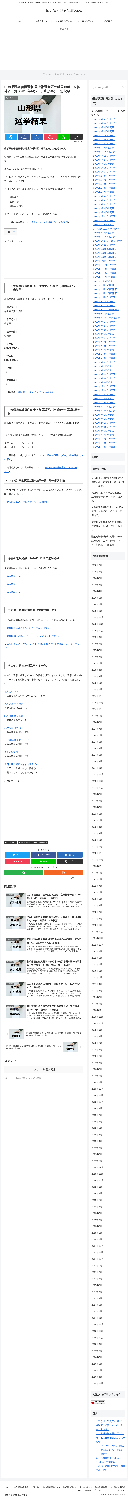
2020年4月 (97, 1062)
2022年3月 (97, 912)
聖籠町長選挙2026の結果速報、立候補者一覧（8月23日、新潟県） (108, 526)
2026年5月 (97, 584)
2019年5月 (97, 1134)
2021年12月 (98, 931)
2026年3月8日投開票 (103, 208)
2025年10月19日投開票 (105, 289)
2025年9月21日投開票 (104, 305)
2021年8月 (97, 958)
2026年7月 (97, 571)
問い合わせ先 (119, 1490)
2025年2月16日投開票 (104, 427)
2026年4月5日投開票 (103, 192)
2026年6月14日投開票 (104, 160)
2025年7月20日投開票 (104, 342)
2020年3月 (97, 1069)
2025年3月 (97, 676)
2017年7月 (97, 1278)
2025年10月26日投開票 (105, 285)
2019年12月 (98, 1089)
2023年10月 (98, 787)
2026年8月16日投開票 (104, 123)
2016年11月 (97, 1331)
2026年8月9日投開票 (103, 127)
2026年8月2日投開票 (103, 131)
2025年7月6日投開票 (103, 350)
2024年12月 (98, 696)
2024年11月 (97, 702)
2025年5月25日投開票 (104, 374)
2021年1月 (97, 1003)
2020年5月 (97, 1056)
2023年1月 (97, 846)
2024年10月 (98, 709)
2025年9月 (97, 637)
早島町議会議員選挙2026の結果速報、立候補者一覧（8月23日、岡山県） (108, 511)
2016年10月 (98, 1337)
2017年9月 (97, 1265)
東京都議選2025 (86, 1487)
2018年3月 (97, 1226)
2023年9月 (97, 794)
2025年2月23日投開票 (104, 423)
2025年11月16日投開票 (104, 273)
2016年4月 (97, 1377)
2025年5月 (97, 663)
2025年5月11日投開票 (104, 382)
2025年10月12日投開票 (105, 293)
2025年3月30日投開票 (104, 402)
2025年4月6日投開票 (103, 398)
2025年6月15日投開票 (104, 362)
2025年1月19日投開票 (104, 443)
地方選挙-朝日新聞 (13, 716)
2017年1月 (97, 1318)
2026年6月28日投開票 (104, 151)
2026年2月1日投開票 (103, 232)
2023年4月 (97, 827)
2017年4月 (97, 1298)
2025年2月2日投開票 (103, 435)
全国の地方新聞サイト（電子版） (21, 764)
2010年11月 (97, 1383)
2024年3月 (97, 755)
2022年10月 (98, 866)
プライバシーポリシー (103, 1490)
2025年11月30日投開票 (104, 265)
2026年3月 (97, 598)
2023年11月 (97, 781)
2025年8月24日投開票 (104, 322)
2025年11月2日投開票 (104, 281)
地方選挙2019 (12, 842)
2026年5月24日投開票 (104, 172)
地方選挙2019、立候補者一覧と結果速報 (47, 222)
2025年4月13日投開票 (104, 394)
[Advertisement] (64, 52)
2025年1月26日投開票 (104, 439)
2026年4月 (97, 591)
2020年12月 (98, 1010)
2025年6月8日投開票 (103, 366)
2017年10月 (98, 1259)
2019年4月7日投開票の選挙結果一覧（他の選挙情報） (112, 1449)
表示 (13, 232)
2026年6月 (97, 578)
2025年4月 (97, 670)
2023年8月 (97, 800)
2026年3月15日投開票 (104, 204)
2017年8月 (97, 1272)
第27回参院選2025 (69, 1487)
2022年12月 (98, 853)
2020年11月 (97, 1017)
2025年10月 (98, 630)
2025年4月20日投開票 (104, 390)
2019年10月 (98, 1102)
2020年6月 (97, 1049)
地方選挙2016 (14, 592)
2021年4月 (97, 984)
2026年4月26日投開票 (104, 180)
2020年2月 (97, 1075)
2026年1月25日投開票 (104, 236)
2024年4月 (97, 748)
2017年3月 (97, 1305)
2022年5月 (97, 899)
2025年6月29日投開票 (104, 354)
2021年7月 (97, 964)
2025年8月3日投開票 (103, 334)
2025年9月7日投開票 (103, 313)
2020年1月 (97, 1082)
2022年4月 (97, 905)
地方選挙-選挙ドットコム (17, 740)
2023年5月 (97, 820)
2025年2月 (97, 683)
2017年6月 (97, 1285)
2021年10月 (98, 945)
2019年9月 (97, 1108)
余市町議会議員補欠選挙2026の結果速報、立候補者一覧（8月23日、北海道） (108, 482)
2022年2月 (97, 918)
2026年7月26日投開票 (104, 135)
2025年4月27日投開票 (104, 386)
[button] (76, 137)
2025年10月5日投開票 (104, 297)
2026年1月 (97, 611)
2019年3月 (97, 1147)
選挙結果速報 (11, 752)
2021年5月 (97, 977)
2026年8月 (97, 565)
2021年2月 (97, 997)
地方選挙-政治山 (12, 728)
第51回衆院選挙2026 (51, 1487)
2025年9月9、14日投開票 (106, 309)
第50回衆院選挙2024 (103, 1487)
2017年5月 (97, 1291)
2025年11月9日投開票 (104, 277)
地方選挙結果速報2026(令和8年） (27, 1487)
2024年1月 (97, 768)
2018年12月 (98, 1167)
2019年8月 (97, 1115)
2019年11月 (97, 1095)
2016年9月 (97, 1344)
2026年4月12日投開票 (104, 188)
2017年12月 (98, 1246)
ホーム (8, 1487)
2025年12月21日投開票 (105, 253)
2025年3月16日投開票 (104, 410)
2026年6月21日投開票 (104, 156)
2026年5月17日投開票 (104, 176)
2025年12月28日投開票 (105, 249)
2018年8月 (97, 1193)
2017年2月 (97, 1311)
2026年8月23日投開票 (104, 119)
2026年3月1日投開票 (103, 212)
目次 (80, 1490)
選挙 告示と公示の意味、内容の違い (36, 392)
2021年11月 (97, 938)
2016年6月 (97, 1364)
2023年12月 (98, 774)
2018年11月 (97, 1174)
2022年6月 (97, 892)
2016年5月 (97, 1370)
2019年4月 (97, 1141)
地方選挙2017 (14, 584)
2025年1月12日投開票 (104, 447)
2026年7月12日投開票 (104, 143)
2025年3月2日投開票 (103, 419)
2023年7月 (97, 807)
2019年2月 (97, 1154)
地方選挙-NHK (11, 691)
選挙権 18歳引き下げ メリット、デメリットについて (33, 636)
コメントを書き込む (44, 1069)
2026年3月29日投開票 (104, 196)
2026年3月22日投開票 (104, 200)
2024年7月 (97, 729)
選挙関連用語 (119, 1487)
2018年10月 (98, 1180)
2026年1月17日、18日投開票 (107, 241)
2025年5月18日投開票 (104, 378)
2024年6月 (97, 735)
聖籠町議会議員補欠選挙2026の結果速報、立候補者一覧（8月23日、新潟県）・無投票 (108, 540)
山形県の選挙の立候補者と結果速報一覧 (34, 842)
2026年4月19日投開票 (104, 184)
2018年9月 (97, 1187)
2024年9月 (97, 715)
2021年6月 (97, 971)
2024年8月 (97, 722)
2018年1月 (97, 1239)
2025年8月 (97, 643)
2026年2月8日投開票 (103, 224)
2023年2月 (97, 840)
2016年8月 (97, 1350)
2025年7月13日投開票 (104, 346)
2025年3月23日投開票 (104, 406)
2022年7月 (97, 886)
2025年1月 (97, 689)
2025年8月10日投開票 (104, 330)
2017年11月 (97, 1252)
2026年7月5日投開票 (103, 147)
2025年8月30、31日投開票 (106, 317)
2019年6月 (97, 1128)
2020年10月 (98, 1023)
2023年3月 (97, 833)
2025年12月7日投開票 (104, 261)
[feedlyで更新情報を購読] (23, 872)
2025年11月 (97, 624)
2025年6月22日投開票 (104, 358)
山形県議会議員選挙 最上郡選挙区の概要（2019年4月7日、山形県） (110, 1425)
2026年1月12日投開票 (104, 245)
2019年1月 (97, 1160)
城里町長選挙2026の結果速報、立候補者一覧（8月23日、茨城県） (108, 496)
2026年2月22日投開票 (104, 216)
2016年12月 (98, 1324)
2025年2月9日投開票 (103, 431)
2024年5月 (97, 742)
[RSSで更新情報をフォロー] (63, 872)
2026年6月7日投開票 (103, 164)
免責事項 (87, 1490)
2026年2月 (97, 604)
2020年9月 (97, 1030)
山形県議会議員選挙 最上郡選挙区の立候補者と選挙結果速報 (110, 1437)
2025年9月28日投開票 (104, 301)
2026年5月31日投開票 (104, 168)
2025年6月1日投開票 (103, 370)
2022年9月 (97, 872)
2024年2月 (97, 761)
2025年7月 (97, 650)
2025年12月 (98, 617)
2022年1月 (97, 925)
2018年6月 (97, 1206)
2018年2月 (97, 1233)
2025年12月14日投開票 (105, 257)
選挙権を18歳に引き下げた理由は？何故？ (28, 628)
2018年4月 (97, 1219)
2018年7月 (97, 1200)
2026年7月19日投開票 (104, 139)
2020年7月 (97, 1043)
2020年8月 (97, 1036)
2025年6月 (97, 656)
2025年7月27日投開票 (104, 338)
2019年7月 (97, 1121)
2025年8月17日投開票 (104, 326)
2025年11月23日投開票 (104, 269)
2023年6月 (97, 814)
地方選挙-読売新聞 (13, 704)
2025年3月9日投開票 (103, 415)
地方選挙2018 (14, 576)
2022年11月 (97, 859)
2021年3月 (97, 990)
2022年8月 (97, 879)
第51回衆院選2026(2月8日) (106, 228)
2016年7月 (97, 1357)
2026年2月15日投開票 (104, 220)
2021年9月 (97, 951)
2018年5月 (97, 1213)
